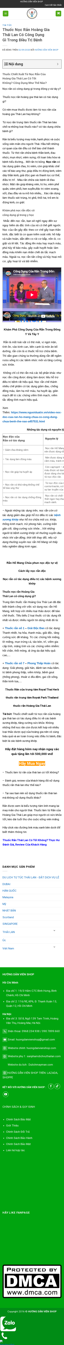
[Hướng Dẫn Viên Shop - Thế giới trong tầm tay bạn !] (32, 13)
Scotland (8, 917)
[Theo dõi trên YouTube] (6, 1094)
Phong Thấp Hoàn (39, 663)
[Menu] (5, 13)
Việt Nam (8, 948)
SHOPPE (7, 1077)
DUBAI (6, 884)
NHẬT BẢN (9, 910)
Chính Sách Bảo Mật (18, 1144)
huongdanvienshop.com (41, 1048)
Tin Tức (7, 25)
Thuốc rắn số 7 (14, 663)
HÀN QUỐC (9, 890)
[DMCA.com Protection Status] (32, 1281)
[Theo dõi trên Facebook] (51, 1086)
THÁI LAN (8, 932)
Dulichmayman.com (41, 1064)
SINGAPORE (10, 923)
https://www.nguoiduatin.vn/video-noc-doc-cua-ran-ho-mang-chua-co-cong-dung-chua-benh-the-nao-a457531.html (32, 417)
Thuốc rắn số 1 (14, 628)
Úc (4, 940)
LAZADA (51, 1072)
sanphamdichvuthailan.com (44, 1056)
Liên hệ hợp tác (15, 1150)
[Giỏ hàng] (58, 13)
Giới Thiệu (12, 1125)
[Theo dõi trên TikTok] (57, 1086)
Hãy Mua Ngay (32, 763)
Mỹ (4, 904)
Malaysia (7, 897)
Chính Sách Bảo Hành (19, 1138)
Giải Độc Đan (35, 628)
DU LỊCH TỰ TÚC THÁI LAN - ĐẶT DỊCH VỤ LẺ (30, 877)
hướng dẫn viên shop (46, 50)
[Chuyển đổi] (54, 930)
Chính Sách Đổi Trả (18, 1131)
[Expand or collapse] (58, 64)
